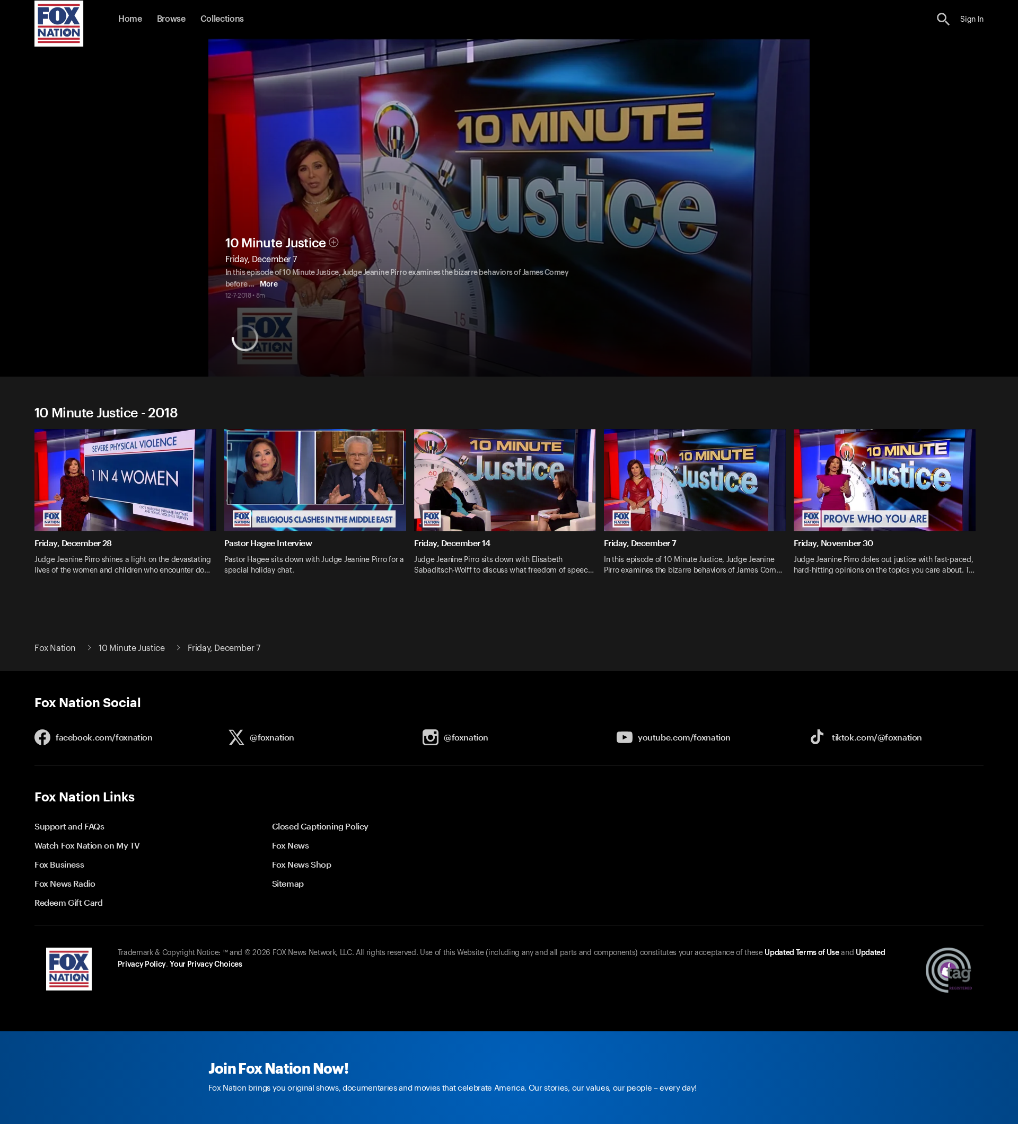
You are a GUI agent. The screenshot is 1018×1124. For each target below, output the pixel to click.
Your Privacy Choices (206, 964)
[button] (943, 19)
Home (130, 19)
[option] (129, 508)
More (268, 284)
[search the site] (943, 19)
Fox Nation (55, 648)
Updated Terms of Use (802, 953)
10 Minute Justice (275, 243)
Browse (171, 19)
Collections (222, 19)
